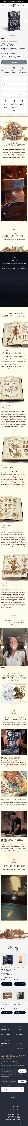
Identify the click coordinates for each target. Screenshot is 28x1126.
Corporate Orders (5, 1034)
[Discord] (10, 1109)
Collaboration (4, 1045)
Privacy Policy (20, 1074)
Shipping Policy (19, 1045)
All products (4, 1032)
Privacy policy (20, 1123)
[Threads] (13, 1109)
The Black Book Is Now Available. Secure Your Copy (12, 1)
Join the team (19, 1034)
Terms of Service (5, 1076)
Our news (18, 1029)
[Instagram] (7, 1106)
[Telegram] (20, 1106)
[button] (2, 5)
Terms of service (8, 1123)
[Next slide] (25, 21)
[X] (17, 1109)
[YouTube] (17, 1106)
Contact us (19, 1032)
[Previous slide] (2, 21)
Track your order (20, 1048)
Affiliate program (5, 1043)
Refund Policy (19, 1043)
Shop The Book (5, 1029)
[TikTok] (13, 1106)
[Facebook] (10, 1106)
